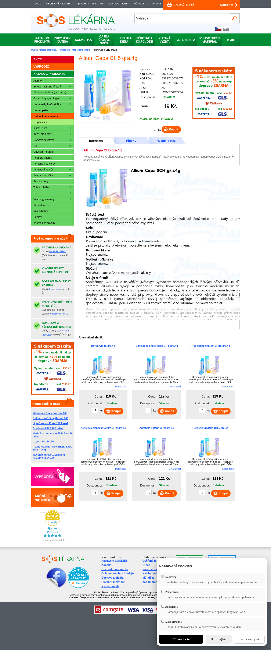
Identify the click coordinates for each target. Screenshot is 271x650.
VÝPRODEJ (41, 66)
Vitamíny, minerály (43, 199)
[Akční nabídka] (52, 497)
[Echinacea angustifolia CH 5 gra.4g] (155, 375)
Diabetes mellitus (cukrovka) (49, 92)
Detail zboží (121, 386)
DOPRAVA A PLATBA (118, 3)
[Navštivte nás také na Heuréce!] (78, 587)
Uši (35, 193)
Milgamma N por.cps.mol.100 (50, 413)
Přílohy (131, 140)
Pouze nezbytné (249, 639)
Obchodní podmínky (114, 569)
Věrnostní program (154, 569)
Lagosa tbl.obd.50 (43, 441)
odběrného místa (59, 313)
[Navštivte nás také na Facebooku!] (51, 587)
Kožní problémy (42, 134)
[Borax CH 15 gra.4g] (102, 375)
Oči (35, 145)
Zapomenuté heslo (154, 581)
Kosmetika (83, 40)
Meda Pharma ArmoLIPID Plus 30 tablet (53, 435)
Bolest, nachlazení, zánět (47, 86)
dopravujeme (55, 289)
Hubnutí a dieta (124, 39)
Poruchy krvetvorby (44, 163)
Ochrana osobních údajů (117, 573)
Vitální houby (40, 211)
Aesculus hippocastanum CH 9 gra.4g (103, 428)
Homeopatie (64, 50)
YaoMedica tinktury (44, 223)
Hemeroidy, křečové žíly (47, 104)
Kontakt (106, 565)
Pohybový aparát (43, 169)
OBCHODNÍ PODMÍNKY (59, 3)
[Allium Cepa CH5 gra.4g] (106, 95)
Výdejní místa (110, 586)
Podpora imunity (42, 157)
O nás (146, 565)
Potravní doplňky (43, 175)
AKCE (37, 59)
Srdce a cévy (40, 181)
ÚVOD (38, 3)
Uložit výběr (219, 639)
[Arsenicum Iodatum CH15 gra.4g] (209, 375)
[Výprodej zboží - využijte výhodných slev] (52, 476)
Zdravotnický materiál (210, 39)
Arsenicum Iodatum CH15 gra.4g (210, 345)
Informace (96, 140)
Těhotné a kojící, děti (144, 39)
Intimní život (40, 128)
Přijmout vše (181, 639)
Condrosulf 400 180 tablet (48, 428)
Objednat (226, 4)
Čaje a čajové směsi (104, 40)
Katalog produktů (47, 50)
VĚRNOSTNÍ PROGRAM (90, 3)
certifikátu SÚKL (57, 251)
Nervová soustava (43, 140)
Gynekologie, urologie (46, 98)
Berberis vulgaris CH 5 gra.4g (210, 428)
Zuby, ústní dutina (62, 39)
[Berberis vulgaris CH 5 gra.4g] (209, 457)
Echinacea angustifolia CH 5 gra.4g (157, 345)
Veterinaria (185, 40)
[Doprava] (213, 118)
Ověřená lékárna (153, 560)
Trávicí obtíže (41, 187)
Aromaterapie (41, 205)
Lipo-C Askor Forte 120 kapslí (50, 423)
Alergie (37, 80)
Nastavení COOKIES (114, 560)
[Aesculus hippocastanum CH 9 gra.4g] (102, 457)
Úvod (34, 50)
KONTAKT (156, 3)
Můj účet (148, 577)
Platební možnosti (113, 581)
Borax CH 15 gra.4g (103, 345)
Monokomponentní (81, 50)
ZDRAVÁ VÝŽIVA (164, 39)
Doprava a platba (112, 577)
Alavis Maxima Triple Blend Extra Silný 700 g (52, 448)
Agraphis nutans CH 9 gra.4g (156, 428)
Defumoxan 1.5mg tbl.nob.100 (50, 418)
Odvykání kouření (43, 151)
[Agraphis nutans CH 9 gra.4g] (155, 457)
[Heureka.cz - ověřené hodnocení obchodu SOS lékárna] (52, 543)
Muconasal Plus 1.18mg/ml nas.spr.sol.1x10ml (49, 456)
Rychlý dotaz (166, 140)
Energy (37, 217)
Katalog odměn (152, 573)
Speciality (41, 122)
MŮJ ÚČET (140, 3)
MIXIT (231, 40)
